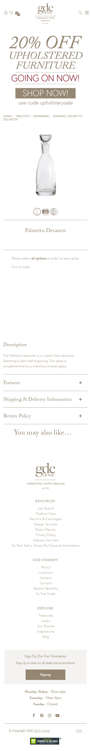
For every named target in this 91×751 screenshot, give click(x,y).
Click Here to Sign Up (45, 374)
